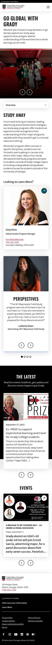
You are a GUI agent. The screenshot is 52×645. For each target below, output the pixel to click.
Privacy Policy (7, 618)
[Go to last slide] (22, 92)
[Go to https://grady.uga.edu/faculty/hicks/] (44, 191)
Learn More (7, 607)
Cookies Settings (8, 621)
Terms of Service (34, 618)
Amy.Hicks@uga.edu (15, 239)
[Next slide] (29, 92)
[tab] (22, 357)
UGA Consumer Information (14, 603)
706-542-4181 (12, 242)
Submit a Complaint (35, 621)
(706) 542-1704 (9, 590)
